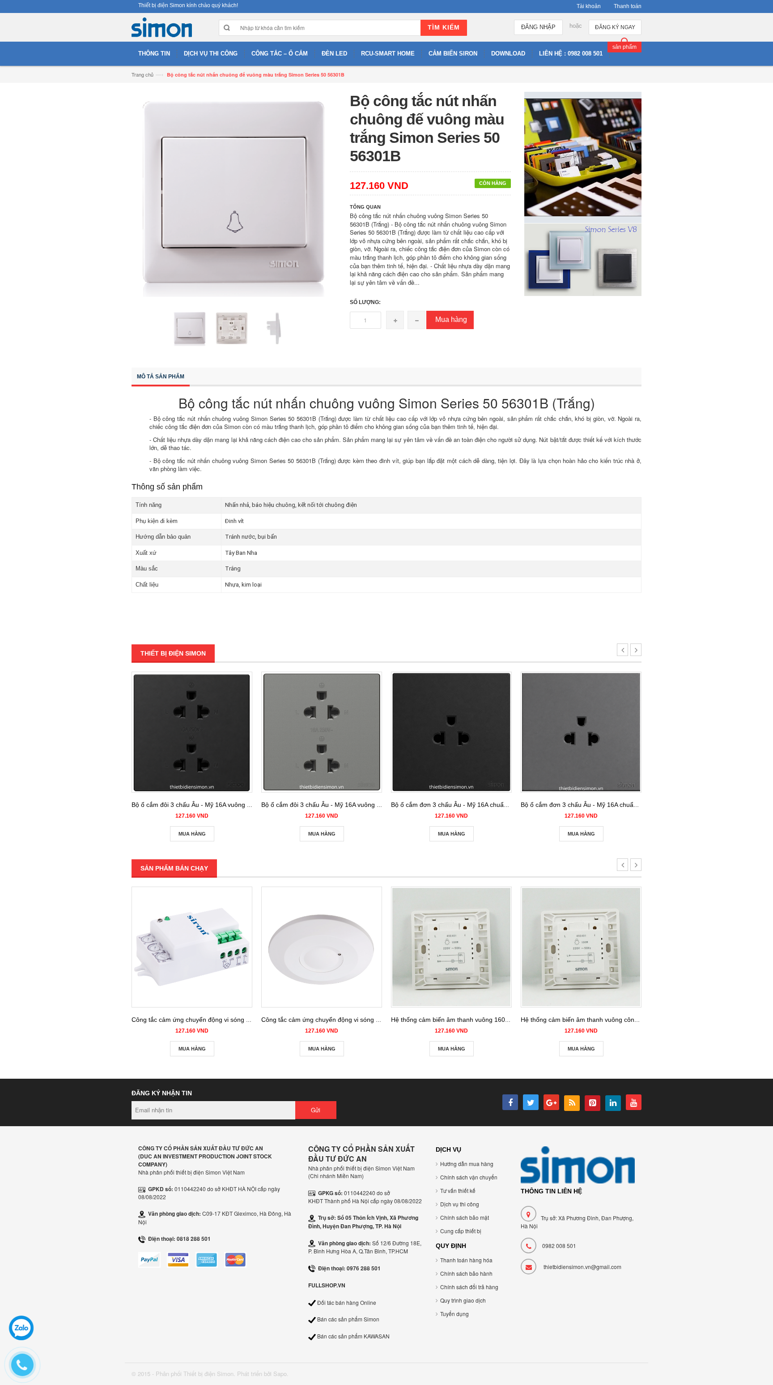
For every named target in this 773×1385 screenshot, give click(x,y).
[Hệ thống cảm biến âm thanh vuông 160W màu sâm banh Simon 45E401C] (451, 947)
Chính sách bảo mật (464, 1217)
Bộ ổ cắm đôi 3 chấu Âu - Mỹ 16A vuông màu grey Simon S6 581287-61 (363, 804)
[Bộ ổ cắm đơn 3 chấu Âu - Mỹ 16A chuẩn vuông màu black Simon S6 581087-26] (451, 732)
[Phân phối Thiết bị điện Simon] (162, 29)
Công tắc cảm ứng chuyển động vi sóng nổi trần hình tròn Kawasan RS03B (367, 1019)
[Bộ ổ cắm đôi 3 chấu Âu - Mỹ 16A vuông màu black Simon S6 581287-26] (192, 732)
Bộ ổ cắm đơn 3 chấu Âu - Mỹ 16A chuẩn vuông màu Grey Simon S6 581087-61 (634, 804)
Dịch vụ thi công (459, 1204)
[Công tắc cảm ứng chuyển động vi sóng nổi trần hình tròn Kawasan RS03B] (322, 947)
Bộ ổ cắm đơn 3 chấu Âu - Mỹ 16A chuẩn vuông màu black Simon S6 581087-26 (505, 804)
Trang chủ (142, 74)
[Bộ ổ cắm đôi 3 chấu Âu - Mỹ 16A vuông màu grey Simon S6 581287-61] (322, 732)
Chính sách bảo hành (466, 1273)
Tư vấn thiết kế (458, 1190)
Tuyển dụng (454, 1313)
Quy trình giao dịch (463, 1300)
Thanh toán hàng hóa (466, 1260)
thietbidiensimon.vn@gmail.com (582, 1266)
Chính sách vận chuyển (468, 1177)
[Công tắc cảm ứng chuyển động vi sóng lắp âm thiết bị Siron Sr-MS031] (192, 947)
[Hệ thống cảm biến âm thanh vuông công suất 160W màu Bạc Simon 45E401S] (581, 947)
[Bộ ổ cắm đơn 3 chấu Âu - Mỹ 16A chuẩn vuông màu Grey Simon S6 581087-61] (581, 732)
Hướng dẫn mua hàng (466, 1163)
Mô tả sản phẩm (160, 376)
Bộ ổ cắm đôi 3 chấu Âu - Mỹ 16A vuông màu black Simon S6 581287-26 (235, 804)
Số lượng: (365, 302)
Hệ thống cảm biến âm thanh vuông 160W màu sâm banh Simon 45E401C (497, 1019)
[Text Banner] (583, 258)
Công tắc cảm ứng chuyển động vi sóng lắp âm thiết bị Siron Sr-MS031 (232, 1019)
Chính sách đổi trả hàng (469, 1287)
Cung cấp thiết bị (460, 1231)
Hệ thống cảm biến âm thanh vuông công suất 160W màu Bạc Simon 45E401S (632, 1019)
